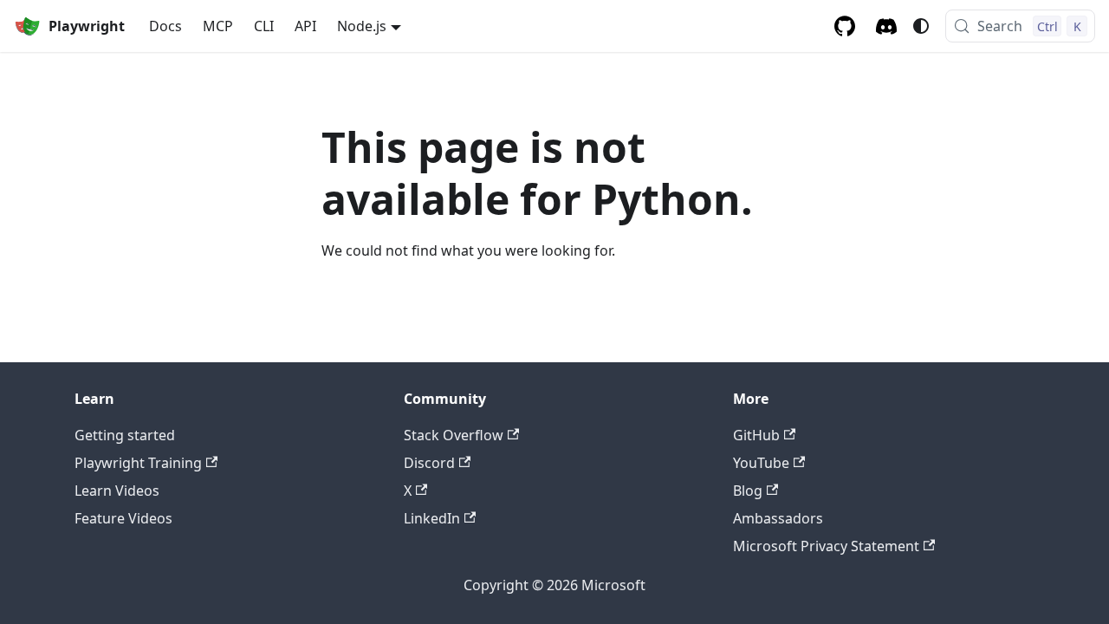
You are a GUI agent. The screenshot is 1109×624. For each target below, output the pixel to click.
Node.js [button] (361, 26)
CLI (264, 26)
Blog (747, 490)
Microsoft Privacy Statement (826, 546)
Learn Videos (117, 490)
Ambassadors (778, 518)
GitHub (756, 435)
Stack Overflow (453, 435)
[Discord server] (886, 26)
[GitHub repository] (845, 26)
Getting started (125, 435)
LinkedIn (432, 518)
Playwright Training (138, 462)
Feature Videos (123, 518)
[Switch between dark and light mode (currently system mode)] (921, 26)
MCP (218, 26)
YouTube (761, 462)
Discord (429, 462)
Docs (165, 26)
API (305, 26)
